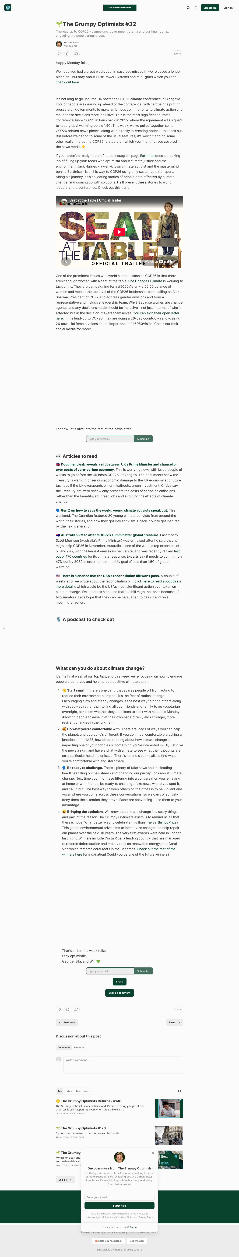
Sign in (228, 7)
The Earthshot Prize (161, 822)
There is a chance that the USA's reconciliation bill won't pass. (110, 576)
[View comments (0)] (67, 53)
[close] (153, 1153)
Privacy (123, 1232)
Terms (132, 1232)
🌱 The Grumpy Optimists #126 (81, 1128)
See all (63, 1179)
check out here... (69, 82)
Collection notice (148, 1232)
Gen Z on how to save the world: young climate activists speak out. (114, 510)
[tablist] (71, 1047)
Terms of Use (136, 1213)
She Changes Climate (145, 281)
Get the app (137, 1240)
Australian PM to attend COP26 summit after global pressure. (110, 535)
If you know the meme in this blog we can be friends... (88, 1133)
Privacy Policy (146, 1217)
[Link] (51, 456)
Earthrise (147, 156)
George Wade (71, 42)
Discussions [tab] (82, 1091)
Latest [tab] (69, 1091)
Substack (102, 1249)
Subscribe (210, 7)
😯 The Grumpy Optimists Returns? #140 (88, 1101)
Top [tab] (60, 1091)
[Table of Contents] (3, 628)
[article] (119, 1110)
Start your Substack (110, 1240)
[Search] (188, 7)
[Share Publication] (195, 7)
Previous (69, 1022)
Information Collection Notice (118, 1217)
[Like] (59, 53)
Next (172, 1022)
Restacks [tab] (79, 1047)
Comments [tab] (64, 1047)
